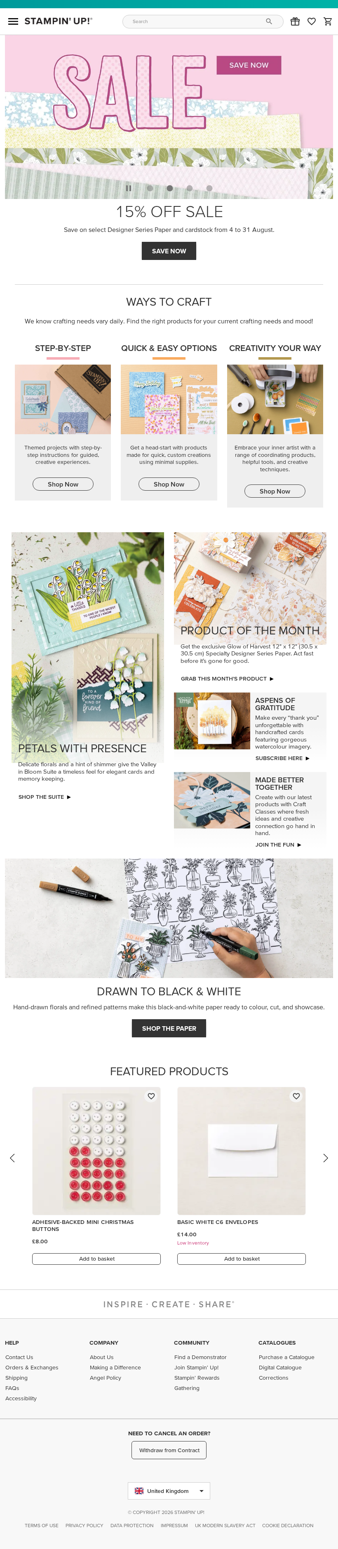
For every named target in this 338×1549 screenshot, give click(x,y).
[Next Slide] (325, 1166)
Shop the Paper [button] (169, 1028)
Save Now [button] (169, 251)
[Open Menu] (13, 21)
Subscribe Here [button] (279, 758)
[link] (312, 21)
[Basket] (328, 21)
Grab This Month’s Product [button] (224, 678)
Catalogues (277, 1342)
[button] (295, 21)
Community (191, 1342)
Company (103, 1342)
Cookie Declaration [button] (288, 1525)
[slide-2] (190, 188)
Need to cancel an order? (169, 1433)
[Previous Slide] (13, 1166)
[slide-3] (209, 188)
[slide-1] (170, 188)
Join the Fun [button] (275, 844)
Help (12, 1342)
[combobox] (203, 21)
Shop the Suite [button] (41, 796)
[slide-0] (150, 188)
